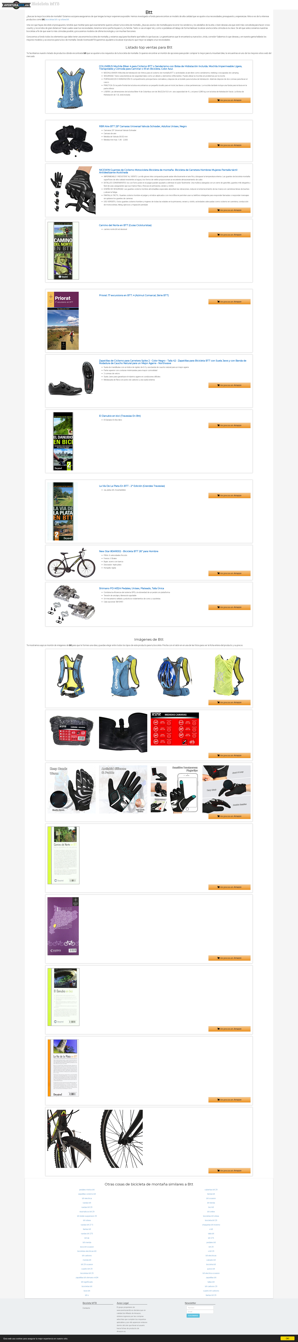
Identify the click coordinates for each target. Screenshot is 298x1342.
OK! (287, 1338)
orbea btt (65, 19)
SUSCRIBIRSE (193, 1316)
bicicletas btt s (52, 19)
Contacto (86, 1308)
